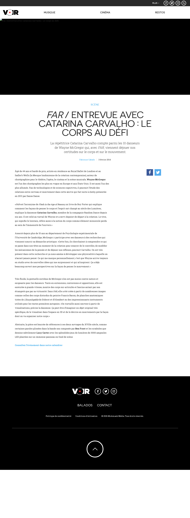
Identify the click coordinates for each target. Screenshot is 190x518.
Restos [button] (160, 12)
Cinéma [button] (105, 12)
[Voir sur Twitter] (172, 3)
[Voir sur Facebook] (166, 3)
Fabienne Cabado (87, 159)
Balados (84, 405)
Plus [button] (154, 3)
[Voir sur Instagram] (178, 3)
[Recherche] (184, 3)
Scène (95, 104)
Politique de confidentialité (58, 416)
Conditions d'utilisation (86, 416)
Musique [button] (49, 12)
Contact (104, 405)
